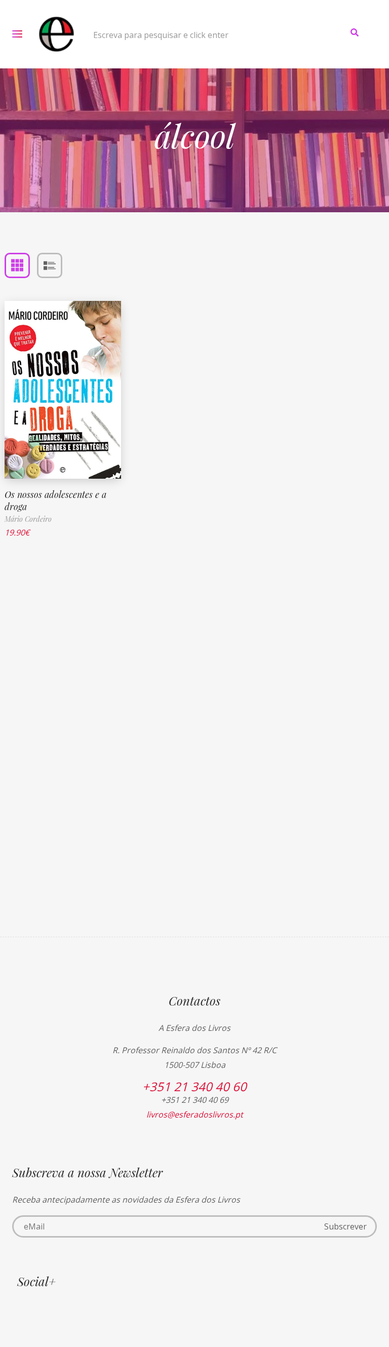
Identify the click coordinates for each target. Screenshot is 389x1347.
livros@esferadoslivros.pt (194, 1114)
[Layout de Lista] (49, 265)
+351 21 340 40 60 (194, 1086)
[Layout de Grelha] (17, 265)
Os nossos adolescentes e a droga (55, 500)
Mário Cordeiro (28, 519)
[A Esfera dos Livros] (56, 34)
